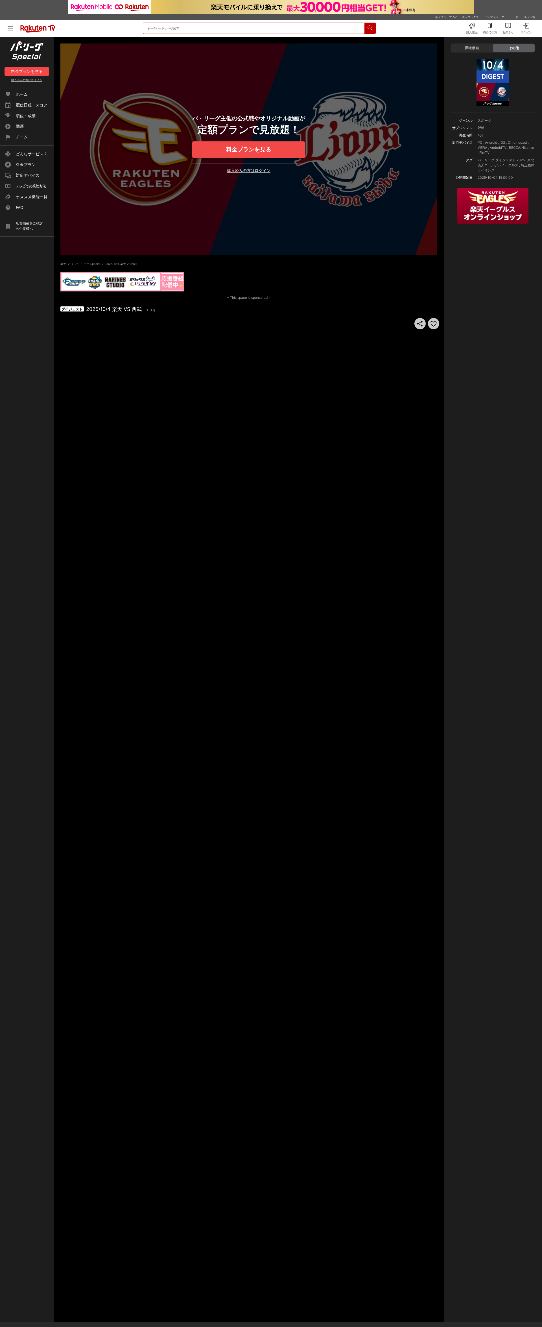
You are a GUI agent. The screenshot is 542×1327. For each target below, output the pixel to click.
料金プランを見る (248, 149)
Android (491, 142)
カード (514, 17)
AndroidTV (498, 147)
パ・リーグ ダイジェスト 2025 (501, 160)
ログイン (26, 80)
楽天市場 (529, 17)
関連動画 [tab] (472, 48)
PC (480, 142)
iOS (502, 142)
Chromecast (517, 142)
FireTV (484, 153)
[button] (433, 323)
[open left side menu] (10, 28)
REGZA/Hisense (521, 147)
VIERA (482, 147)
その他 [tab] (514, 48)
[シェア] (420, 323)
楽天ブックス (470, 17)
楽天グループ (443, 17)
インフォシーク (494, 17)
